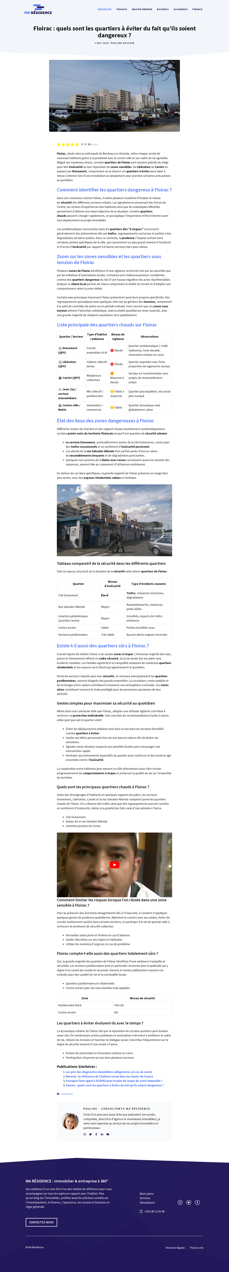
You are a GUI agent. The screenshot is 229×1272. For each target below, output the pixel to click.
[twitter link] (188, 1202)
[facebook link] (197, 1202)
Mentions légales (175, 1247)
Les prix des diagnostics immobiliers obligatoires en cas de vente (109, 1072)
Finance (197, 9)
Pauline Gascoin (122, 42)
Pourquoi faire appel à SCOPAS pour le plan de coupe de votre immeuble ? (114, 1081)
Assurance (181, 9)
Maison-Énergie (142, 9)
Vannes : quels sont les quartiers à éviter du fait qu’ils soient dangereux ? (115, 1085)
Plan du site (196, 1247)
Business (163, 9)
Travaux (121, 9)
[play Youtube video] (114, 865)
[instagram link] (180, 1202)
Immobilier (105, 9)
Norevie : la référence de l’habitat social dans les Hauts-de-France (109, 1076)
